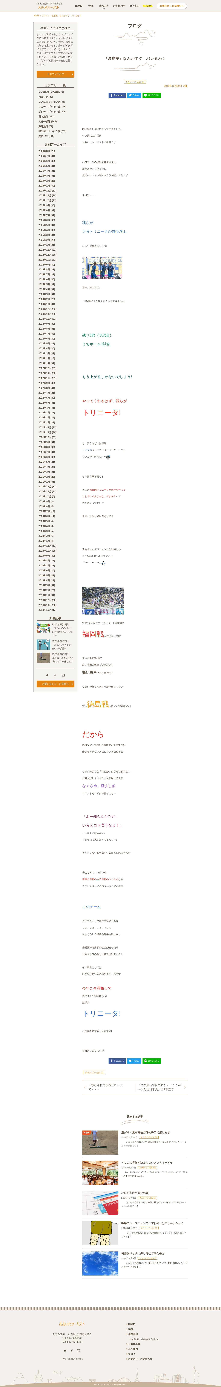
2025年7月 (44, 215)
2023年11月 (44, 314)
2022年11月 (44, 373)
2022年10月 (44, 378)
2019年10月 (44, 551)
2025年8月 (44, 210)
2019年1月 (44, 595)
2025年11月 (44, 195)
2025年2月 (44, 240)
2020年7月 (44, 511)
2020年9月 (44, 501)
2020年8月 (44, 506)
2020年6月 (44, 516)
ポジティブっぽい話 (49, 111)
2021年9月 (44, 442)
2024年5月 (44, 284)
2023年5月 (44, 343)
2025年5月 (44, 225)
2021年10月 (44, 437)
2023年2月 (44, 358)
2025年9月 (44, 205)
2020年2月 (44, 536)
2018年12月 (44, 600)
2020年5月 (44, 521)
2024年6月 (44, 279)
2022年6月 (44, 398)
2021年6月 (44, 457)
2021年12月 (44, 427)
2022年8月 (44, 388)
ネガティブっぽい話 (134, 82)
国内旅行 (43, 116)
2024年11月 (44, 254)
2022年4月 (44, 407)
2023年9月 (44, 324)
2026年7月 (44, 156)
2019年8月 (44, 560)
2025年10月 (44, 200)
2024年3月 (44, 294)
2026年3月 (44, 176)
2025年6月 (44, 220)
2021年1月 (44, 481)
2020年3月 (44, 531)
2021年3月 (44, 472)
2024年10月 (44, 259)
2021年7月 (44, 452)
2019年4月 (44, 580)
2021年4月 (44, 467)
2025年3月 (44, 235)
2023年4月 (44, 348)
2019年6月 (44, 570)
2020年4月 (44, 526)
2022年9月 (44, 383)
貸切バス (43, 136)
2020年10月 (44, 496)
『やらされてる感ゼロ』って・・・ (105, 1087)
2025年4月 (44, 230)
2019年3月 (44, 585)
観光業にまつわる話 (49, 131)
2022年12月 (44, 368)
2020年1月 (44, 541)
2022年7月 (44, 393)
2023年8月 (44, 328)
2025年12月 (44, 190)
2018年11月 (44, 605)
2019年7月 (44, 565)
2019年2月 (44, 590)
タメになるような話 (49, 101)
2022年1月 (44, 422)
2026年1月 (44, 185)
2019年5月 (44, 575)
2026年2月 (44, 180)
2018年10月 (44, 610)
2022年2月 (44, 417)
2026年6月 (44, 161)
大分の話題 (44, 121)
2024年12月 (44, 250)
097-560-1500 (74, 1338)
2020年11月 (44, 491)
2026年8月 (44, 151)
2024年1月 (44, 304)
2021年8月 (44, 447)
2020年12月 (44, 486)
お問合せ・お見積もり (172, 6)
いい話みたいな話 (48, 92)
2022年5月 (44, 403)
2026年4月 (44, 171)
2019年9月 (44, 555)
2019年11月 (44, 546)
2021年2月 (44, 477)
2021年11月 (44, 432)
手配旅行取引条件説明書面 (72, 1359)
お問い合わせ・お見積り (55, 684)
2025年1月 (44, 245)
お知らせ (43, 97)
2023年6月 (44, 338)
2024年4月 (44, 289)
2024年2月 (44, 299)
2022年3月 (44, 412)
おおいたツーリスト (106, 1384)
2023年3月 (44, 353)
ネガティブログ (55, 74)
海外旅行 (43, 126)
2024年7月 (44, 274)
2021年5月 (44, 462)
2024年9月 (44, 264)
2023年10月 (44, 319)
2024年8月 (44, 269)
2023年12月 (44, 309)
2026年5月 (44, 166)
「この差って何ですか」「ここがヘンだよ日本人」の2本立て (159, 1087)
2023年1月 (44, 363)
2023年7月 (44, 333)
